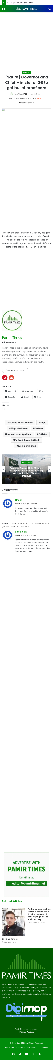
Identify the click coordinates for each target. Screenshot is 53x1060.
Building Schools (10, 939)
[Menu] (3, 10)
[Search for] (49, 10)
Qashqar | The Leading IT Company (33, 1047)
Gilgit (43, 422)
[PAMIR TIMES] (26, 8)
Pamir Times (18, 94)
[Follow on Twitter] (24, 94)
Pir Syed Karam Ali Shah (27, 440)
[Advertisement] (26, 42)
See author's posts (15, 370)
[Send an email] (26, 94)
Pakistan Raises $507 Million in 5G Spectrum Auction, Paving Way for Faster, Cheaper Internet (26, 471)
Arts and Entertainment (20, 422)
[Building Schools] (13, 922)
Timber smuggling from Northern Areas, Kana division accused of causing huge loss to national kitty (39, 914)
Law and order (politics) (19, 434)
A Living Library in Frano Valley (20, 3)
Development (26, 462)
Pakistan (26, 72)
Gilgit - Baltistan (19, 428)
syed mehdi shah (27, 445)
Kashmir (38, 428)
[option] (26, 469)
